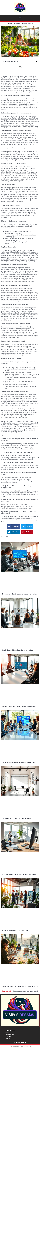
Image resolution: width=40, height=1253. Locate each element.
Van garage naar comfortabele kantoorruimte (17, 818)
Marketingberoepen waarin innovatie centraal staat (18, 762)
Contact (7, 1038)
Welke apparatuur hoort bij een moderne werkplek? (19, 874)
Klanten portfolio (20, 1042)
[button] (20, 17)
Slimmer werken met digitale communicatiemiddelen (19, 706)
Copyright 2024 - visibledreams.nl (20, 1046)
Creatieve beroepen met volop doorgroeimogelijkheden (20, 986)
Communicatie (6, 991)
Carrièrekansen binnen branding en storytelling (17, 650)
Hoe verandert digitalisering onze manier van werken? (19, 594)
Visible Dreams (10, 1031)
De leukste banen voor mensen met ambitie (16, 930)
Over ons (8, 1036)
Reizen (7, 1033)
